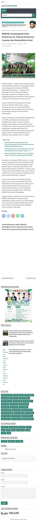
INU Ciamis (4, 427)
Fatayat (28, 427)
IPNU (3, 430)
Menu (3, 10)
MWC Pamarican (6, 410)
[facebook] (3, 216)
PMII (9, 433)
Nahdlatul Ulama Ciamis (21, 519)
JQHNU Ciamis (13, 427)
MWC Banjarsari (18, 395)
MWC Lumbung (23, 407)
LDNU (13, 430)
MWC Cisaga (14, 404)
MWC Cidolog (14, 398)
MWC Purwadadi (19, 413)
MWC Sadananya (15, 415)
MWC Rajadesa (29, 413)
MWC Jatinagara (23, 404)
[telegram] (22, 216)
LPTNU (27, 430)
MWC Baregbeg (29, 395)
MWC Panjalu (16, 410)
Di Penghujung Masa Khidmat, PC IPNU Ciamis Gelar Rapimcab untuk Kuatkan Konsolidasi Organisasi (20, 351)
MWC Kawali (5, 407)
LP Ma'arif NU (20, 430)
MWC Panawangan (27, 410)
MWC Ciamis (5, 398)
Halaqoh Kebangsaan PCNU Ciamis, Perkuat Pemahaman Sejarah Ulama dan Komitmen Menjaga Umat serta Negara (21, 342)
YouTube (4, 441)
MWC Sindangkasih (27, 415)
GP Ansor (21, 427)
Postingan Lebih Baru (7, 278)
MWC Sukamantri (16, 419)
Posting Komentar (6, 46)
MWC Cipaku (5, 404)
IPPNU (8, 430)
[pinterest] (13, 216)
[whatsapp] (17, 216)
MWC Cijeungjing (6, 401)
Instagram (19, 441)
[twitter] (8, 216)
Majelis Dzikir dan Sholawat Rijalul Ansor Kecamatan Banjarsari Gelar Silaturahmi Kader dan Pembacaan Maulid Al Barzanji (19, 144)
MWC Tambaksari (28, 419)
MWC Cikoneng (17, 401)
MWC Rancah (5, 415)
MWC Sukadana (6, 419)
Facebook (11, 441)
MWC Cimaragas (28, 401)
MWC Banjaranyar (7, 395)
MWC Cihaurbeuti (24, 398)
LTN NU (3, 433)
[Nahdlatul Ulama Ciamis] (9, 6)
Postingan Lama (30, 278)
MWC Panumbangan (7, 413)
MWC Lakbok (14, 407)
